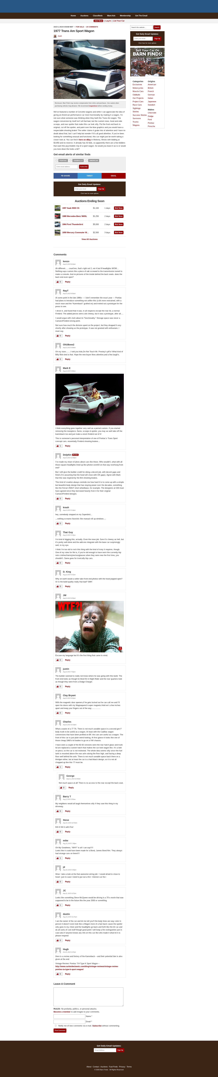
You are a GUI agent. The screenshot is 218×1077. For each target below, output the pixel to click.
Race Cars (137, 105)
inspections (93, 106)
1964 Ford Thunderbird (72, 224)
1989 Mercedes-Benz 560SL (74, 216)
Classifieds (98, 16)
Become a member (62, 1012)
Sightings (137, 108)
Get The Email (141, 16)
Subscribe (97, 1026)
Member (75, 455)
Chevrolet (152, 113)
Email (88, 1021)
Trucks (135, 122)
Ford (150, 119)
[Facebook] (99, 1059)
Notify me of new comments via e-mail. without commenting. (89, 1026)
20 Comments (92, 27)
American (93, 160)
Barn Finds (109, 7)
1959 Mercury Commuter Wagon (76, 232)
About (89, 1067)
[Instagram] (114, 1059)
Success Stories (140, 115)
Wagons (136, 125)
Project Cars (138, 101)
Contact (96, 1067)
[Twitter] (104, 1059)
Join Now (98, 21)
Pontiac (63, 160)
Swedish (151, 105)
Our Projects (138, 98)
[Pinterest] (109, 1059)
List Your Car (119, 21)
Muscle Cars (138, 91)
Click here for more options (90, 193)
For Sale (80, 27)
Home (73, 16)
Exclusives (137, 84)
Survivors (137, 118)
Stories (136, 112)
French (151, 91)
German (151, 95)
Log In (108, 21)
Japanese (152, 101)
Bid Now (119, 208)
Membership (125, 16)
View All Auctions (89, 239)
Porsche (151, 126)
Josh (60, 36)
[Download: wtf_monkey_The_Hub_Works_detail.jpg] (89, 652)
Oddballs (78, 160)
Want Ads (111, 16)
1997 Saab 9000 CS (70, 208)
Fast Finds (113, 1067)
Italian (150, 98)
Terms (129, 1067)
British (150, 88)
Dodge (150, 116)
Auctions (84, 16)
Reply (67, 282)
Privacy (122, 1067)
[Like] (57, 282)
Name (88, 1016)
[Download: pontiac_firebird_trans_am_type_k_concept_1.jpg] (89, 424)
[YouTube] (119, 1059)
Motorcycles (138, 88)
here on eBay (85, 140)
